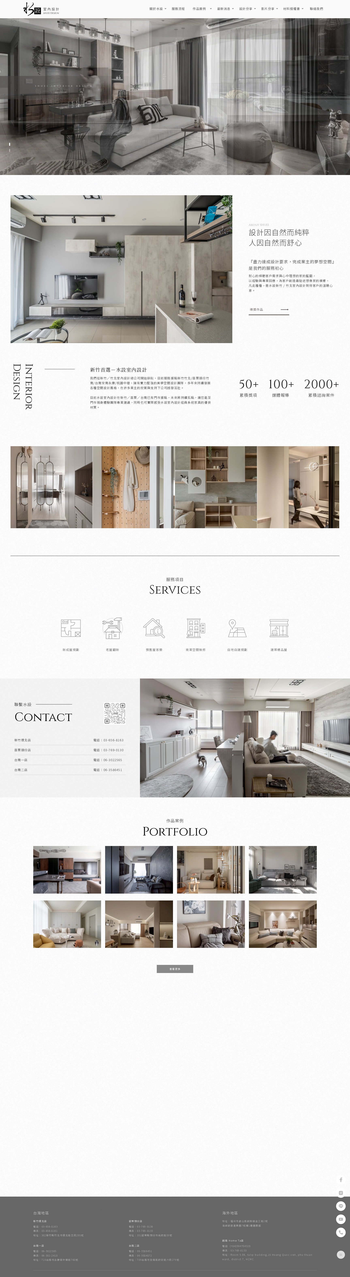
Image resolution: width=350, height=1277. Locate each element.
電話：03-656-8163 (45, 1226)
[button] (9, 144)
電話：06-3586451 (140, 1251)
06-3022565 (113, 760)
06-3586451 (113, 770)
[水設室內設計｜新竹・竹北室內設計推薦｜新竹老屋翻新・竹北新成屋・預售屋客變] (41, 9)
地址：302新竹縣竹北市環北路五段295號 (58, 1235)
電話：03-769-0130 (141, 1226)
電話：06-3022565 (45, 1251)
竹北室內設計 (75, 1209)
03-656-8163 (114, 740)
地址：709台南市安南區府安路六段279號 (154, 1259)
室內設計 (38, 1209)
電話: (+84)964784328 (236, 1246)
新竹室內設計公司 (117, 1209)
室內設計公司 (94, 1209)
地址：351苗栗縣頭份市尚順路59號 (150, 1235)
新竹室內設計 (55, 1209)
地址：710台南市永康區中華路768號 (55, 1259)
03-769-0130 (114, 750)
